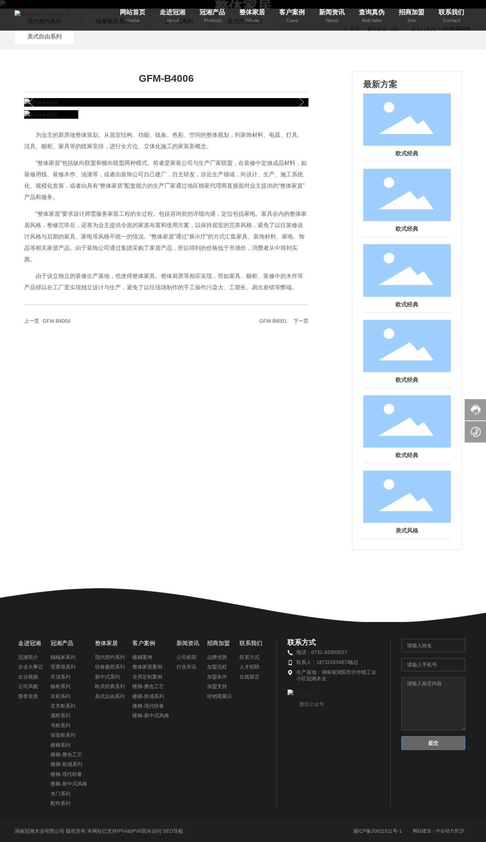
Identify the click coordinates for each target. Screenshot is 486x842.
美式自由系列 (44, 36)
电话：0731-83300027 (321, 652)
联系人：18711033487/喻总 (327, 662)
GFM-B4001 (273, 321)
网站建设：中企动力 (433, 830)
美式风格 (407, 530)
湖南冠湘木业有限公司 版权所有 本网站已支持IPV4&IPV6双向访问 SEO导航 (99, 831)
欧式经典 (407, 153)
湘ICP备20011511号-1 (377, 831)
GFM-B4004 (56, 321)
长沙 (459, 830)
